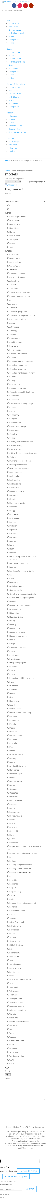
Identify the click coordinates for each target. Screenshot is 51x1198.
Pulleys (12, 857)
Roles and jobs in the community (23, 903)
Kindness (13, 689)
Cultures (12, 457)
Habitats (12, 601)
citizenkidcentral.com (17, 132)
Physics (12, 820)
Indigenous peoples (17, 663)
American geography (18, 311)
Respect (12, 887)
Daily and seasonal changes (20, 461)
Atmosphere (14, 338)
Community (14, 415)
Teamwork (13, 987)
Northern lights (15, 774)
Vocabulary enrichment (19, 1021)
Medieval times (15, 735)
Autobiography (15, 342)
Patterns (12, 808)
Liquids (12, 705)
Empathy (13, 506)
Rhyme (12, 895)
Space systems (15, 968)
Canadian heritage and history (22, 373)
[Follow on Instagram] (19, 5)
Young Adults (14, 39)
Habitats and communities (20, 605)
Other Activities (15, 800)
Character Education (17, 388)
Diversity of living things (19, 468)
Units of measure (16, 1006)
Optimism (13, 797)
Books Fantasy (15, 350)
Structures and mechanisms (21, 979)
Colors (12, 411)
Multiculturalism (16, 754)
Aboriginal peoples (17, 273)
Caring (12, 380)
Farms (11, 545)
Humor (12, 640)
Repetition (13, 880)
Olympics (13, 789)
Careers (12, 376)
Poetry (12, 839)
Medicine (13, 731)
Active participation (17, 277)
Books (9, 49)
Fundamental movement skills (21, 571)
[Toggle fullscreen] (6, 1194)
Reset (7, 1078)
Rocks (11, 899)
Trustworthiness (16, 1002)
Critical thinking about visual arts (23, 453)
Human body (14, 628)
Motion (12, 751)
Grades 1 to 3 (14, 254)
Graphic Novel (15, 224)
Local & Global (15, 709)
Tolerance (13, 995)
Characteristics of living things (22, 392)
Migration (13, 739)
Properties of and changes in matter (24, 853)
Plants (11, 835)
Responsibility (15, 891)
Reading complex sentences (21, 864)
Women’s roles (15, 1052)
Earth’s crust (14, 487)
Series (11, 78)
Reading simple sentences (20, 868)
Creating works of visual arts (21, 442)
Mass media (14, 720)
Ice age (12, 643)
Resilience (13, 884)
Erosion (12, 522)
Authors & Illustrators (16, 84)
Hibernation (14, 613)
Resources (11, 113)
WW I (11, 1060)
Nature (12, 762)
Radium (12, 861)
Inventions (13, 686)
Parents (12, 119)
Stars (11, 975)
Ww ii (11, 1064)
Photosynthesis (15, 816)
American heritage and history (22, 315)
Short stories (14, 941)
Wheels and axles (16, 1041)
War (11, 1029)
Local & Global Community (20, 712)
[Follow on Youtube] (31, 5)
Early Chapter (14, 97)
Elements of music (17, 503)
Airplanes (13, 304)
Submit (30, 1189)
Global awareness (16, 586)
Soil (10, 949)
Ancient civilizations (17, 319)
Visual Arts (13, 1018)
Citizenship (14, 399)
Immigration (14, 655)
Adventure (13, 288)
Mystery (12, 758)
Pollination (13, 842)
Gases (11, 575)
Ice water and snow (17, 647)
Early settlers (14, 480)
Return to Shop (28, 1171)
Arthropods (14, 327)
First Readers (14, 68)
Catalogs (10, 138)
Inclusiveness (15, 659)
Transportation (15, 998)
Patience (12, 804)
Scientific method (16, 922)
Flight (11, 549)
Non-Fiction (13, 26)
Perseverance (15, 812)
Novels (11, 36)
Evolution (13, 526)
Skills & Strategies (16, 945)
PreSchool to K (15, 262)
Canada (12, 357)
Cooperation (14, 430)
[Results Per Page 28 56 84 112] (25, 201)
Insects (12, 670)
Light (11, 697)
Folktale (12, 552)
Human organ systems (18, 636)
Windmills (13, 1048)
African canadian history (19, 296)
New (9, 20)
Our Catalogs (14, 141)
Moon (11, 747)
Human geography (17, 632)
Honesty (12, 624)
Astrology (13, 331)
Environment (14, 518)
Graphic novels (15, 590)
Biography (13, 346)
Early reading (14, 476)
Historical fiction (16, 617)
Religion (12, 876)
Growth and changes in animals (22, 594)
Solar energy (14, 953)
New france (14, 770)
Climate (12, 407)
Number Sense (15, 781)
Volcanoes (13, 1025)
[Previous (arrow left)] (1, 1197)
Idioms (12, 651)
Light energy (14, 701)
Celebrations (14, 384)
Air (10, 300)
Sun (11, 983)
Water (11, 1033)
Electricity (13, 499)
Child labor (14, 396)
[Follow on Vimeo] (37, 5)
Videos (11, 122)
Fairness (12, 533)
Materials (13, 724)
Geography (13, 582)
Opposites (13, 793)
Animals (12, 323)
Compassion (14, 419)
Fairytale (12, 537)
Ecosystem (13, 495)
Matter (12, 728)
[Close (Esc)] (1, 1194)
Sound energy (15, 964)
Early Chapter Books (17, 33)
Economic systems (17, 491)
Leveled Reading (15, 126)
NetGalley (13, 145)
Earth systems (15, 484)
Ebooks (11, 43)
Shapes (12, 933)
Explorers (13, 529)
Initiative (13, 666)
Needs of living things (18, 766)
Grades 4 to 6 (14, 258)
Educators (13, 116)
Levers (12, 693)
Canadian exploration (18, 365)
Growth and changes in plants (21, 598)
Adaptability (14, 281)
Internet (12, 682)
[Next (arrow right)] (3, 1197)
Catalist (12, 151)
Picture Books (14, 23)
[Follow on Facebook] (14, 5)
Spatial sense (14, 972)
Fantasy (12, 541)
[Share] (3, 1194)
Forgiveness (14, 567)
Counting (13, 434)
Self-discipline (15, 926)
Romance (13, 907)
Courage (12, 438)
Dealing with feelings (18, 464)
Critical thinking (16, 449)
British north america (18, 354)
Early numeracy (15, 472)
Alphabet (13, 308)
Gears (11, 578)
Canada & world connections (21, 361)
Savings (12, 918)
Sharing (12, 937)
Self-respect (14, 930)
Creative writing (16, 445)
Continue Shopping (16, 1176)
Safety (11, 914)
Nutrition (13, 785)
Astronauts (13, 334)
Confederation (15, 422)
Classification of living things (21, 403)
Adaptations (14, 285)
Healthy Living (15, 609)
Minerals (13, 743)
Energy (12, 510)
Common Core (14, 129)
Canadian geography (18, 369)
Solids (11, 960)
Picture (12, 823)
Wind (11, 1044)
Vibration (13, 1014)
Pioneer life (14, 831)
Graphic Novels (15, 30)
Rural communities (17, 910)
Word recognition (16, 1056)
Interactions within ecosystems (22, 678)
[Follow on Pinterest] (25, 5)
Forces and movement (18, 563)
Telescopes (14, 991)
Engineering (14, 514)
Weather (12, 1037)
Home (7, 160)
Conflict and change (17, 426)
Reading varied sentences (20, 872)
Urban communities (17, 1010)
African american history (19, 292)
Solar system (14, 956)
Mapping (13, 716)
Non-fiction (14, 228)
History (12, 620)
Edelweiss (13, 148)
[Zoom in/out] (8, 1194)
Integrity (12, 674)
